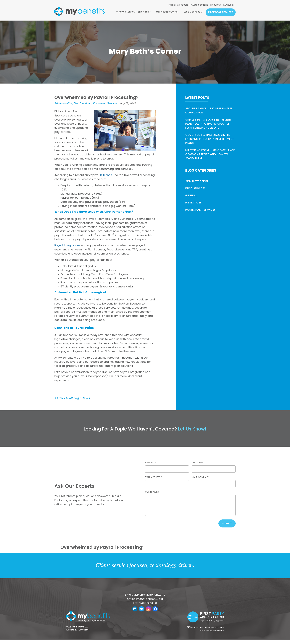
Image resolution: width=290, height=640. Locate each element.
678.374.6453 (148, 603)
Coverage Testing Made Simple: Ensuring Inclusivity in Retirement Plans (209, 139)
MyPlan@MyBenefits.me (149, 595)
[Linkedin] (134, 608)
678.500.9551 (154, 599)
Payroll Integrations (67, 245)
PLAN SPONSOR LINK (199, 5)
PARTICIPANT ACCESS (178, 5)
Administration (63, 103)
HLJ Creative (84, 630)
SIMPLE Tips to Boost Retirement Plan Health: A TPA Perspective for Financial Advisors (208, 124)
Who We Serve (124, 12)
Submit (227, 523)
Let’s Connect (192, 12)
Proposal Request (220, 12)
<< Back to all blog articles (72, 398)
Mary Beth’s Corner (167, 12)
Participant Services (105, 103)
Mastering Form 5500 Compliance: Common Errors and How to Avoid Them (210, 154)
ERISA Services (195, 188)
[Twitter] (141, 608)
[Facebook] (155, 608)
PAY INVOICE (228, 5)
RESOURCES (215, 5)
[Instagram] (148, 608)
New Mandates (83, 103)
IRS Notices (193, 203)
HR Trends (105, 175)
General (191, 195)
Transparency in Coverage (212, 630)
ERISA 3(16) (144, 12)
